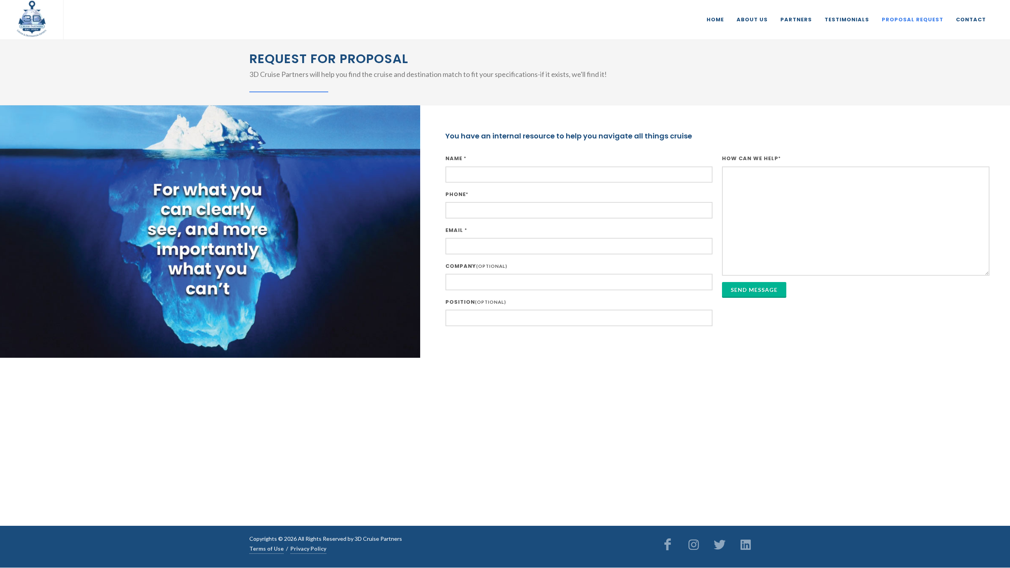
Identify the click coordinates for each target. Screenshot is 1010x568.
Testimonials (847, 19)
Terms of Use (266, 548)
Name (455, 158)
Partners (796, 19)
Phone (456, 194)
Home (715, 19)
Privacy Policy (308, 548)
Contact (971, 19)
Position (475, 302)
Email (456, 230)
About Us (752, 19)
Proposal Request (912, 19)
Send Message (754, 289)
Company (476, 266)
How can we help (751, 158)
